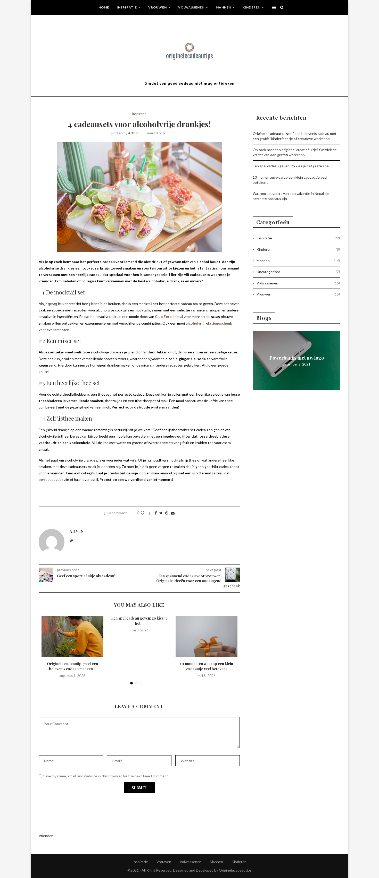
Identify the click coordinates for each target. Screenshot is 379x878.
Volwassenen (191, 7)
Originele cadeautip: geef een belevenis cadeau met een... (72, 666)
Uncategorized (298, 272)
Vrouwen (157, 7)
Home (103, 7)
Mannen (223, 7)
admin (133, 133)
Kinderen (251, 7)
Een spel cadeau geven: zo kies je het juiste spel (291, 166)
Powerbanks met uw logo (296, 358)
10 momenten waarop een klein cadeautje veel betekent (206, 666)
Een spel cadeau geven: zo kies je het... (139, 621)
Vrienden (46, 835)
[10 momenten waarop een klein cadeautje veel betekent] (206, 636)
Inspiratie (127, 7)
